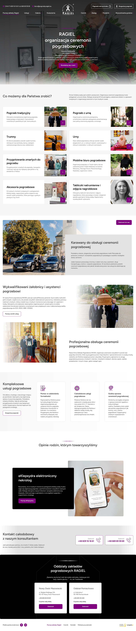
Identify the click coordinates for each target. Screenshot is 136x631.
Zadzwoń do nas (124, 222)
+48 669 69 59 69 (45, 598)
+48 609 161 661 (79, 598)
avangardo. (130, 625)
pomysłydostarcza (122, 625)
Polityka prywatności (85, 625)
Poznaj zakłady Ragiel (11, 13)
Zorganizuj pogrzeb (125, 6)
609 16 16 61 (14, 6)
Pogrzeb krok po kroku (100, 6)
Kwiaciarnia (51, 13)
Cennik (83, 13)
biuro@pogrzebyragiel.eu (42, 6)
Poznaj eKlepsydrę (27, 501)
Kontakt (73, 625)
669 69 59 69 (25, 6)
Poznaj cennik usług (12, 314)
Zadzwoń (86, 540)
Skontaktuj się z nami (68, 65)
